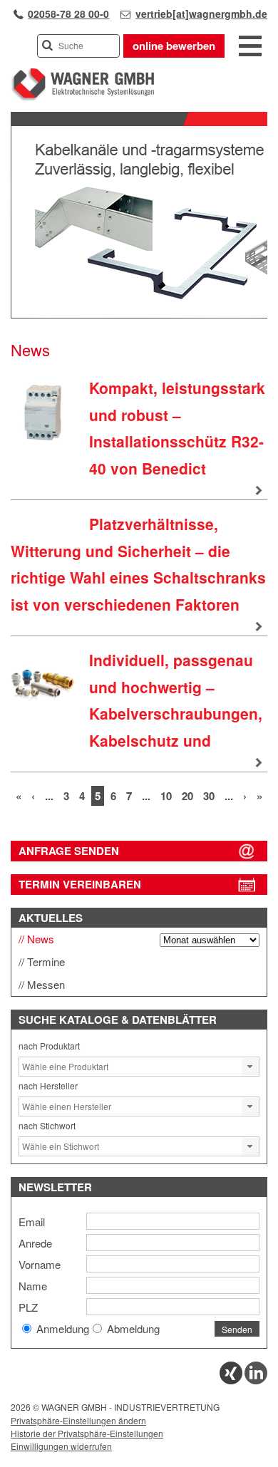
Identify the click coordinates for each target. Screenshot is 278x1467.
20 (187, 796)
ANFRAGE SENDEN (69, 851)
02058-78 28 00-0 (68, 13)
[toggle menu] (250, 47)
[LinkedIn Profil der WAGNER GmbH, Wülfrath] (255, 1380)
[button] (250, 1066)
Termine (46, 961)
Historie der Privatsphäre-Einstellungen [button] (87, 1433)
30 (209, 796)
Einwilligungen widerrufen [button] (61, 1446)
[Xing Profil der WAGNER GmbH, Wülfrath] (231, 1380)
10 (166, 796)
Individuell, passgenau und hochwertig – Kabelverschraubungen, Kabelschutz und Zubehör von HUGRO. (136, 713)
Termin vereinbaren (80, 884)
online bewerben (174, 45)
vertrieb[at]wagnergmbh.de (201, 13)
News (40, 938)
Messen (46, 984)
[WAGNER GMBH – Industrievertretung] (82, 98)
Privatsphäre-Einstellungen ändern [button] (78, 1420)
